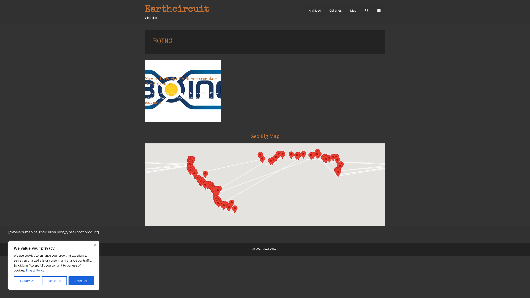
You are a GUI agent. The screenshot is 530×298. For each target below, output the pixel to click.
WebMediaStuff (267, 249)
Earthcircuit (177, 9)
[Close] (95, 244)
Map (353, 10)
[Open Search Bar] (366, 10)
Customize (27, 281)
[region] (53, 265)
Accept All (81, 281)
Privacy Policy (35, 270)
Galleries (335, 10)
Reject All (54, 281)
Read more (153, 102)
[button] (379, 10)
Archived (315, 10)
